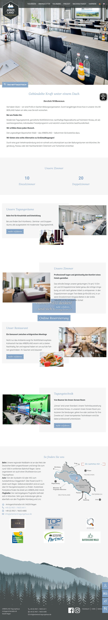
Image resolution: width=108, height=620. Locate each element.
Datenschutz (102, 609)
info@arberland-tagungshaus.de (18, 514)
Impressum (85, 609)
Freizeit (66, 4)
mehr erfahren (15, 231)
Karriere (92, 4)
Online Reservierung (54, 318)
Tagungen (31, 4)
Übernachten (44, 4)
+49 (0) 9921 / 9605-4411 (15, 507)
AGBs (93, 609)
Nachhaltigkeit (79, 4)
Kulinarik (57, 4)
